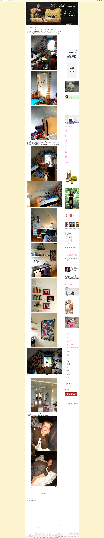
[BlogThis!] (42, 493)
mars (68, 364)
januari (68, 367)
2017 (67, 332)
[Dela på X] (43, 493)
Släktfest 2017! (69, 355)
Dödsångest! (69, 354)
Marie (66, 155)
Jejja (65, 136)
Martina (66, 156)
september (69, 336)
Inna (65, 135)
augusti (68, 337)
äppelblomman (73, 267)
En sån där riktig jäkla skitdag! (71, 345)
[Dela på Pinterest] (45, 493)
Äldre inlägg (60, 525)
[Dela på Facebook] (44, 493)
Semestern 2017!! (69, 357)
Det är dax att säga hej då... (71, 350)
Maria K (66, 153)
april (68, 363)
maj (67, 361)
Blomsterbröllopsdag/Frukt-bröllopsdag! (73, 338)
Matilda (66, 157)
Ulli (65, 163)
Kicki (66, 140)
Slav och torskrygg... (70, 348)
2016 (67, 369)
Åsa (65, 166)
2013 (67, 373)
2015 (67, 370)
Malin (66, 150)
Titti (65, 161)
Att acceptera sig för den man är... (72, 341)
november (68, 333)
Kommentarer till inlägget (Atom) (37, 527)
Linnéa (66, 145)
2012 (67, 374)
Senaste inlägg (29, 525)
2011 (67, 376)
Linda (66, 142)
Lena (66, 141)
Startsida (44, 525)
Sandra (66, 158)
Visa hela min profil (68, 284)
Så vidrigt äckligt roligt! (70, 344)
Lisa (65, 146)
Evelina (66, 130)
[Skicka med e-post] (41, 493)
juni (67, 360)
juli (67, 358)
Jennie (66, 137)
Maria (66, 151)
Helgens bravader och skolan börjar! (72, 347)
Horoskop (66, 134)
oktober (68, 334)
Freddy (66, 131)
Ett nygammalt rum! (70, 340)
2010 (67, 377)
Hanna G (66, 132)
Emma (66, 129)
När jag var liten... (69, 351)
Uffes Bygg (67, 162)
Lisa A (66, 147)
